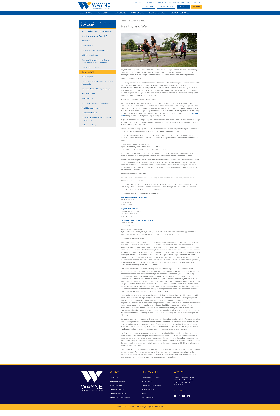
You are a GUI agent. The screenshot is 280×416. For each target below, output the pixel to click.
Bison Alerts (86, 41)
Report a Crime (87, 98)
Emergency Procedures (90, 67)
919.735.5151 (179, 385)
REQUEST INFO (183, 7)
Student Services (180, 13)
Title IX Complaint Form (91, 108)
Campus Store (179, 2)
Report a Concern (88, 94)
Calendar (159, 2)
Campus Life (137, 13)
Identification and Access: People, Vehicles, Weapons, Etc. (97, 83)
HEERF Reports (87, 77)
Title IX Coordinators (89, 113)
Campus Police (87, 46)
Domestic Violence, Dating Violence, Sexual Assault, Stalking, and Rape (95, 61)
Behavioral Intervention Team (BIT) (94, 36)
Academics (103, 13)
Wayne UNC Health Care (130, 209)
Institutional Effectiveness (151, 385)
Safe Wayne (87, 25)
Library (168, 2)
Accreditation (147, 381)
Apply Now (196, 7)
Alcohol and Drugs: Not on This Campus (96, 31)
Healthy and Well (88, 72)
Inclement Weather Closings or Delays (96, 89)
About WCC (86, 13)
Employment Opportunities (120, 397)
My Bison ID (137, 2)
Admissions (120, 13)
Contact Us (114, 377)
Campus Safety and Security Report (95, 50)
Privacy (144, 393)
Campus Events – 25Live (150, 377)
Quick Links (148, 7)
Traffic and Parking (89, 125)
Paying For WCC (157, 13)
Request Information (117, 381)
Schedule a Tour (116, 385)
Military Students (166, 7)
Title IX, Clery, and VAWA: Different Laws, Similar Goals (96, 119)
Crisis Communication (90, 55)
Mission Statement (149, 389)
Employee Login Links (118, 393)
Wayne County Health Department (134, 197)
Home (123, 21)
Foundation (149, 2)
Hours (189, 2)
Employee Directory (117, 389)
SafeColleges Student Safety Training (95, 103)
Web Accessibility (148, 397)
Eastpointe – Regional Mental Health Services (138, 220)
